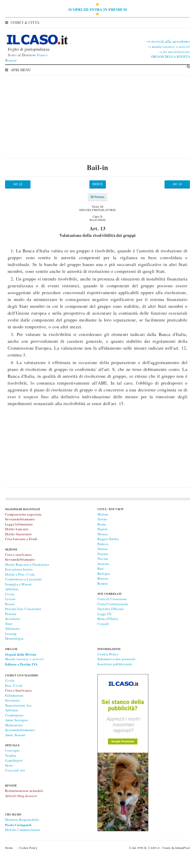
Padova (103, 544)
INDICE (97, 184)
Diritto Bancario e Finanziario (27, 564)
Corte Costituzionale (113, 604)
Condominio (14, 715)
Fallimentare (14, 695)
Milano (103, 514)
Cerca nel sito (15, 770)
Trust (8, 623)
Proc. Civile (14, 685)
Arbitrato (12, 589)
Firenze (103, 554)
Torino (102, 519)
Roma (102, 524)
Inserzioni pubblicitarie (115, 664)
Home (9, 848)
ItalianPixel (182, 848)
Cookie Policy (108, 654)
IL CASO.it (151, 848)
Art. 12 (17, 184)
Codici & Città (25, 22)
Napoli (102, 529)
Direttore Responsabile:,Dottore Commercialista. (23, 824)
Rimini (103, 583)
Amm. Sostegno (16, 720)
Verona (103, 548)
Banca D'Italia (108, 618)
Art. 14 (177, 184)
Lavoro (10, 599)
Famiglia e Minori (18, 584)
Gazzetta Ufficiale (111, 608)
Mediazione (14, 725)
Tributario (12, 628)
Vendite (11, 755)
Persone (11, 614)
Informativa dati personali (116, 659)
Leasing (11, 633)
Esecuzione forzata (18, 569)
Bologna (104, 573)
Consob (103, 623)
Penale (10, 604)
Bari (101, 568)
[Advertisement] (97, 112)
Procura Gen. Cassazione (23, 608)
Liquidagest (14, 760)
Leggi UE (104, 614)
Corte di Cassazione (112, 599)
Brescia (103, 578)
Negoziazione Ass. (18, 705)
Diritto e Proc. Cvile (20, 574)
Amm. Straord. (15, 735)
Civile (9, 594)
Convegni (12, 750)
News (9, 765)
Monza (103, 534)
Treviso (103, 558)
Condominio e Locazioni (23, 579)
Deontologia (14, 638)
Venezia (103, 563)
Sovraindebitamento (20, 730)
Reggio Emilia (108, 539)
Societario (12, 618)
